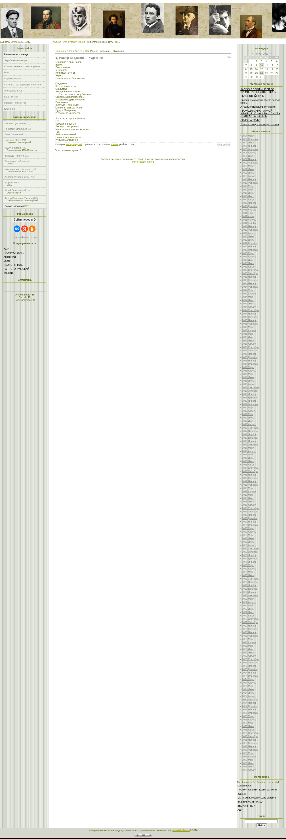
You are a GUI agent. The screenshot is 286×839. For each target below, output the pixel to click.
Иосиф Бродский (14, 206)
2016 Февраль (250, 364)
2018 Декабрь (249, 478)
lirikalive (114, 144)
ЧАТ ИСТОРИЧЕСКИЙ (16, 269)
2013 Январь (249, 246)
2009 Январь (249, 159)
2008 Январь (249, 145)
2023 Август (249, 655)
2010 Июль (248, 196)
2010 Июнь (248, 192)
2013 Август (249, 266)
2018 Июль (248, 461)
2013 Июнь (248, 260)
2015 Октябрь (250, 350)
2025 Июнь (248, 726)
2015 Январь (249, 320)
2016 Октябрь (250, 390)
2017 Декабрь (249, 437)
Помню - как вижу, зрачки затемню (257, 789)
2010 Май (247, 189)
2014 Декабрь (249, 317)
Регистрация (70, 41)
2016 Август (249, 384)
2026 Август (249, 770)
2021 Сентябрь (250, 578)
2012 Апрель (249, 233)
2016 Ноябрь (249, 394)
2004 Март (248, 135)
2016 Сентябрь (250, 387)
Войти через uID (25, 219)
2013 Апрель (249, 256)
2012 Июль (248, 239)
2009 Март (248, 166)
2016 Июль (248, 380)
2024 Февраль (250, 676)
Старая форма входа (25, 237)
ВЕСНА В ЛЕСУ (246, 805)
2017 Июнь (248, 417)
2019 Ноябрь (249, 515)
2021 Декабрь (249, 588)
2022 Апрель (249, 602)
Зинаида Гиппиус (14, 155)
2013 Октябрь (250, 273)
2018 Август (249, 464)
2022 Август (249, 615)
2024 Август (249, 696)
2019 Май (247, 494)
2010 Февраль (250, 182)
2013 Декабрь (249, 280)
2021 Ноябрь (249, 585)
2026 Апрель (249, 756)
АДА (240, 809)
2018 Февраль (250, 444)
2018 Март (248, 447)
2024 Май (247, 686)
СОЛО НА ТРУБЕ (250, 120)
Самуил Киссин (13, 148)
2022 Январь (249, 592)
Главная (56, 41)
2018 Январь (249, 441)
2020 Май (247, 535)
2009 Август (249, 176)
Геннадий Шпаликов (15, 128)
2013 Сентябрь (250, 270)
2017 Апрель (249, 411)
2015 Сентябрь (250, 347)
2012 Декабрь (249, 243)
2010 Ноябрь (249, 203)
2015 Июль (248, 340)
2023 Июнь (248, 649)
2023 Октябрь (250, 662)
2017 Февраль (250, 404)
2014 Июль (248, 303)
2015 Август (249, 343)
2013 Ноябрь (249, 276)
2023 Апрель (249, 642)
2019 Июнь (248, 498)
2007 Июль (248, 142)
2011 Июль (248, 216)
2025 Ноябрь (249, 739)
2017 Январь (249, 400)
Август (78, 51)
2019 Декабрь (249, 518)
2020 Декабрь (249, 558)
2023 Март (248, 639)
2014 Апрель (249, 293)
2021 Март (248, 565)
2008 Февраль (250, 149)
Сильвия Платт (13, 140)
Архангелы (10, 256)
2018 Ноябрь (249, 474)
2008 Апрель (249, 152)
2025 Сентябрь (250, 733)
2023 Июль (248, 652)
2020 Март (248, 528)
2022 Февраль (250, 595)
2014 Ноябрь (249, 313)
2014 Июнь (248, 300)
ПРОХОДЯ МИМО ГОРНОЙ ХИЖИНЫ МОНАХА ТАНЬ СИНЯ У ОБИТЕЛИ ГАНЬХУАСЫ (260, 113)
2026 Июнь (248, 763)
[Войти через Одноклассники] (32, 228)
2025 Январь (249, 709)
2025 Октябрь (250, 736)
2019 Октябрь (250, 511)
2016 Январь (249, 360)
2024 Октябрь (250, 699)
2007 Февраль (250, 139)
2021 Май (247, 572)
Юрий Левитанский (15, 190)
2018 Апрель (249, 451)
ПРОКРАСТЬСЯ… (14, 252)
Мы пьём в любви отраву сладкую (257, 797)
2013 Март (248, 253)
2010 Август (249, 199)
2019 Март (248, 488)
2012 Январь (249, 226)
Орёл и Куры (245, 785)
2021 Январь (249, 562)
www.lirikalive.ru (181, 830)
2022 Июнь (248, 608)
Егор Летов (10, 182)
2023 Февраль (250, 635)
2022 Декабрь (249, 629)
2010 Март (248, 186)
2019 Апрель (249, 491)
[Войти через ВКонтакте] (17, 228)
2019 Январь (249, 481)
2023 (69, 51)
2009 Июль (248, 172)
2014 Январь (249, 283)
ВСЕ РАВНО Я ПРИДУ (250, 801)
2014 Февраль (250, 286)
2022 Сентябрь (250, 619)
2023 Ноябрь (249, 666)
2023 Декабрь (249, 669)
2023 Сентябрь (250, 659)
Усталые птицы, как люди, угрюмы (259, 124)
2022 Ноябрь (249, 625)
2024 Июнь (248, 689)
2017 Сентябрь (250, 427)
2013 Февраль (250, 250)
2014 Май (247, 296)
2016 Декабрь (249, 397)
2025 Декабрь (249, 743)
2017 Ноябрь (249, 434)
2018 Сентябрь (250, 468)
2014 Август (249, 307)
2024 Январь (249, 672)
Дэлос (7, 260)
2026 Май (247, 759)
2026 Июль (248, 766)
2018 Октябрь (250, 471)
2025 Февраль (250, 713)
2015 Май (247, 333)
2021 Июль (248, 575)
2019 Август (249, 504)
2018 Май (247, 454)
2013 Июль (248, 263)
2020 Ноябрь (249, 555)
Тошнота (8, 273)
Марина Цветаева (14, 123)
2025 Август (249, 729)
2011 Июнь (248, 213)
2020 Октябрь (250, 551)
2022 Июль (248, 612)
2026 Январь (249, 746)
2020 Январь (249, 521)
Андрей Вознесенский (16, 177)
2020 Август (249, 545)
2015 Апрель (249, 330)
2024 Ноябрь (249, 702)
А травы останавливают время (257, 106)
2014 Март (248, 290)
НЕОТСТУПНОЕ (13, 264)
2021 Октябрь (250, 582)
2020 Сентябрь (250, 548)
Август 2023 (261, 53)
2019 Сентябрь (250, 508)
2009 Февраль (250, 162)
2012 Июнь (248, 236)
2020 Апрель (249, 531)
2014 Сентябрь (250, 310)
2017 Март (248, 407)
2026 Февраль (250, 749)
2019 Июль (248, 501)
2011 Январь (249, 209)
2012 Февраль (250, 229)
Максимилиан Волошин (17, 169)
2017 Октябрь (250, 431)
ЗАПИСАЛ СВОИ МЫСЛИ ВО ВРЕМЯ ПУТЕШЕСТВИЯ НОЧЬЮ (259, 90)
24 (261, 73)
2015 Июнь (248, 337)
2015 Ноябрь (249, 354)
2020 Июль (248, 541)
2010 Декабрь (249, 206)
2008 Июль (248, 156)
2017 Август (249, 424)
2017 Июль (248, 421)
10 (86, 51)
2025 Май (247, 723)
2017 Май (247, 414)
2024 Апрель (249, 682)
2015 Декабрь (249, 357)
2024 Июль (248, 692)
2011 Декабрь (249, 223)
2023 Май (247, 645)
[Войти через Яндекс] (24, 228)
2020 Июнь (248, 538)
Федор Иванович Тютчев (18, 198)
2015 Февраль (250, 323)
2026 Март (248, 753)
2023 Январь (249, 632)
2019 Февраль (250, 484)
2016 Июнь (248, 377)
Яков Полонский (13, 134)
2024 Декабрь (249, 706)
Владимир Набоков (15, 161)
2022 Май (247, 605)
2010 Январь (249, 179)
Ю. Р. (6, 248)
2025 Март (248, 716)
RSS (117, 41)
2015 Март (248, 327)
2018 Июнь (248, 458)
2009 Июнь (248, 169)
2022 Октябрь (250, 622)
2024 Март (248, 679)
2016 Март (248, 367)
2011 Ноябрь (249, 219)
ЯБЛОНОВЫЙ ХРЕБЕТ (253, 96)
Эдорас (242, 793)
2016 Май (247, 374)
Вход (82, 41)
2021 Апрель (249, 568)
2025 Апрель (249, 719)
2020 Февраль (250, 525)
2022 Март (248, 598)
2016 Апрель (249, 370)
